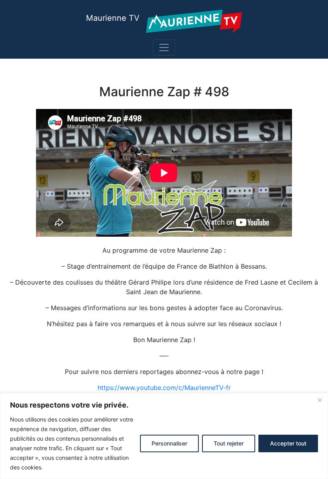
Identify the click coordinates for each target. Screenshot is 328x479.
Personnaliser (169, 443)
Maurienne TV (113, 18)
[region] (164, 436)
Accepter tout (288, 443)
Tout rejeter (229, 443)
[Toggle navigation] (164, 47)
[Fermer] (319, 400)
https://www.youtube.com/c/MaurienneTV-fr (164, 388)
